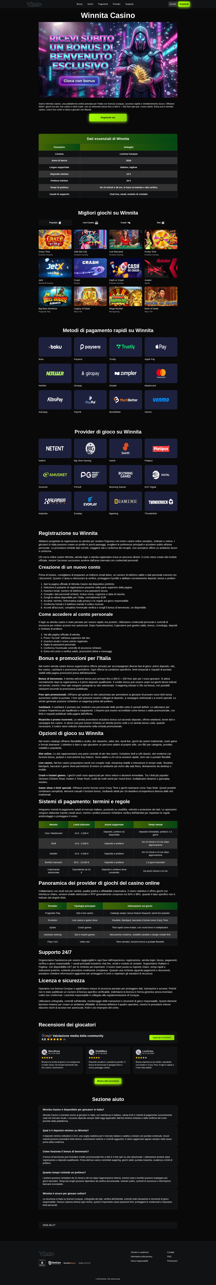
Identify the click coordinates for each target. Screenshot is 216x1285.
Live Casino (88, 223)
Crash (123, 223)
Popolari (53, 223)
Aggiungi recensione (162, 1037)
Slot (159, 223)
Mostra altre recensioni (108, 1081)
